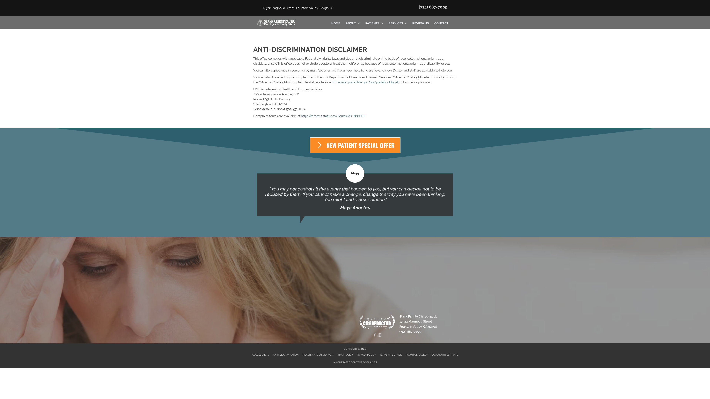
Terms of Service (391, 354)
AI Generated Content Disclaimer (355, 362)
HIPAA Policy (345, 354)
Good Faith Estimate (445, 354)
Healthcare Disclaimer (317, 354)
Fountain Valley (417, 354)
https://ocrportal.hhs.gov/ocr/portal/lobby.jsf (365, 82)
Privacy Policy (366, 354)
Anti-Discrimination (286, 354)
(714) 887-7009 (433, 7)
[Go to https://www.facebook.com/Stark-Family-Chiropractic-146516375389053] (374, 335)
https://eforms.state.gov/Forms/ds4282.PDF (333, 116)
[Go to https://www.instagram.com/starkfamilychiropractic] (379, 335)
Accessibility (260, 354)
